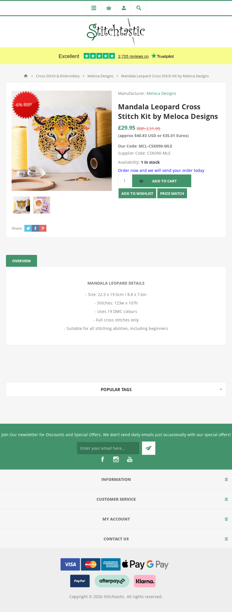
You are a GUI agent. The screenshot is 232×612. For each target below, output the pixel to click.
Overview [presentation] (21, 260)
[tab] (21, 261)
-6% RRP (23, 105)
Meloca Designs (161, 93)
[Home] (26, 75)
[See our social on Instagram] (116, 459)
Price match (172, 193)
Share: (17, 228)
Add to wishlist (137, 193)
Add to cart (164, 181)
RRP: (141, 128)
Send (148, 448)
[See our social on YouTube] (129, 459)
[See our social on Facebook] (102, 459)
